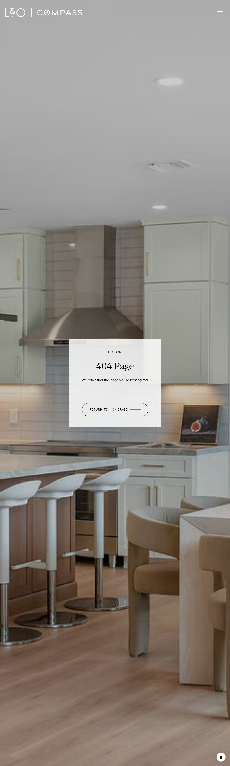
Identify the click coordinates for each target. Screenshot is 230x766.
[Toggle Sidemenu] (220, 12)
